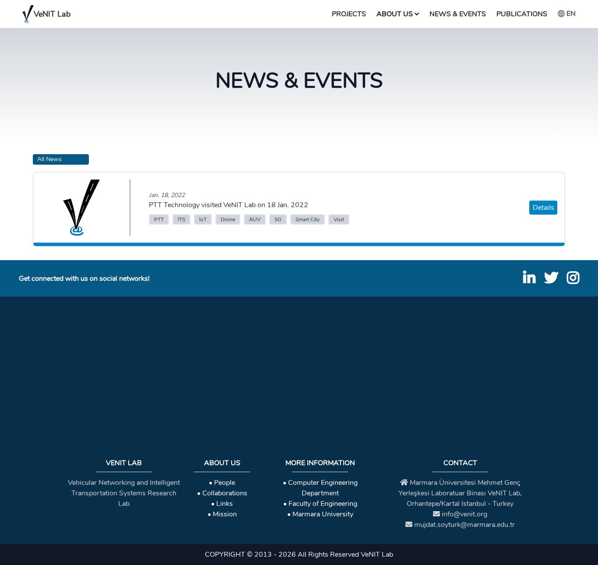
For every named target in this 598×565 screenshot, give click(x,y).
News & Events (457, 14)
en (571, 13)
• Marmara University (320, 514)
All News (49, 159)
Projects (349, 14)
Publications (521, 14)
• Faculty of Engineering (320, 503)
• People (222, 482)
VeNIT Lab (52, 14)
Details (543, 207)
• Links (222, 503)
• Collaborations (222, 493)
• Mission (222, 514)
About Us (394, 14)
